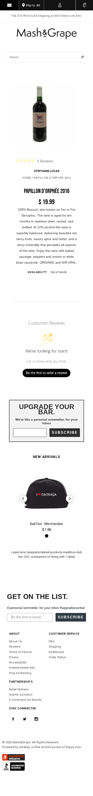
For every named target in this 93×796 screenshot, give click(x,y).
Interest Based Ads (22, 667)
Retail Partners (18, 689)
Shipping (55, 646)
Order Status (57, 657)
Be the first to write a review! (46, 373)
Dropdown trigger (60, 5)
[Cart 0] (84, 5)
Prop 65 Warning (20, 673)
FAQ (51, 641)
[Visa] (13, 766)
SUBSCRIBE (65, 432)
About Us (15, 641)
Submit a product (21, 694)
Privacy (14, 657)
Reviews (14, 646)
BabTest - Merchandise (46, 524)
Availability (37, 272)
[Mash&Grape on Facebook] (13, 719)
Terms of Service (20, 652)
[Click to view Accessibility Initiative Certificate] (13, 757)
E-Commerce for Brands (25, 699)
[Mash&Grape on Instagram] (36, 719)
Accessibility (17, 662)
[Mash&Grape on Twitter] (25, 719)
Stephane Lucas (46, 171)
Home (26, 177)
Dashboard (56, 652)
